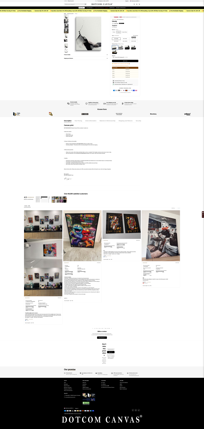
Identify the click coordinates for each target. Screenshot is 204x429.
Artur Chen (116, 23)
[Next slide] (66, 50)
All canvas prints (70, 13)
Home (65, 13)
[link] (51, 114)
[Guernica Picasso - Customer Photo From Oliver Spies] (57, 198)
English (76, 408)
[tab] (67, 121)
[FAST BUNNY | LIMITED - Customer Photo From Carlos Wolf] (57, 201)
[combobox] (75, 4)
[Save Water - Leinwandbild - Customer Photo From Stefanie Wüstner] (61, 198)
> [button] (111, 328)
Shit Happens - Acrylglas (29, 317)
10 (108, 328)
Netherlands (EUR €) (69, 408)
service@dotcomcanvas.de (70, 397)
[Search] (85, 4)
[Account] (136, 4)
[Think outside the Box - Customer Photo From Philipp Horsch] (53, 198)
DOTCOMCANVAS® (70, 413)
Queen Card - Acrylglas (107, 253)
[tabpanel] (102, 153)
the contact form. (108, 333)
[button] (31, 322)
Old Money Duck (145, 280)
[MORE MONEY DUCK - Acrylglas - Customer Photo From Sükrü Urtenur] (53, 201)
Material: (115, 29)
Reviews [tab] (25, 205)
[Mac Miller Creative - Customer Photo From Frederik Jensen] (65, 201)
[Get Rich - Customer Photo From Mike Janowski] (61, 201)
